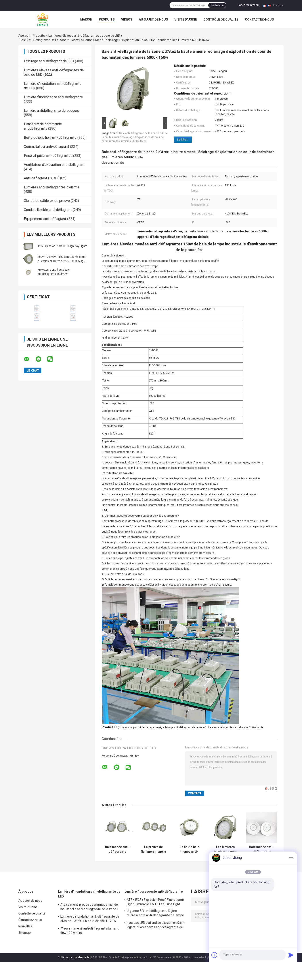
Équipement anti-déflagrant (45, 219)
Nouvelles (25, 926)
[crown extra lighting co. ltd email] (29, 359)
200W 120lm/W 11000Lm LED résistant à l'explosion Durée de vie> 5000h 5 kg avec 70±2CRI (62, 261)
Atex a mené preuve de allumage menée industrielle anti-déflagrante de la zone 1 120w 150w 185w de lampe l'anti (89, 907)
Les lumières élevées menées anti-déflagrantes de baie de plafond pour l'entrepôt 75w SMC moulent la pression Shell (225, 849)
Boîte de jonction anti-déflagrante (50, 137)
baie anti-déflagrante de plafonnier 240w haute (235, 727)
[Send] (290, 955)
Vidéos (126, 19)
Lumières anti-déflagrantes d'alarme (52, 187)
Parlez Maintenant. (249, 5)
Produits (107, 19)
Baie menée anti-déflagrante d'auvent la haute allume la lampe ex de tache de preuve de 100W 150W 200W (117, 849)
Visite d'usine (185, 19)
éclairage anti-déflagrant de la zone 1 (184, 727)
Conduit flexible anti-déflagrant (48, 210)
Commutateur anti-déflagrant (46, 146)
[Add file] (214, 955)
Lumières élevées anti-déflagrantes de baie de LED (84, 35)
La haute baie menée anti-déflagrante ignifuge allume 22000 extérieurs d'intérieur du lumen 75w (189, 849)
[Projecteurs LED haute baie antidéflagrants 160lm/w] (28, 271)
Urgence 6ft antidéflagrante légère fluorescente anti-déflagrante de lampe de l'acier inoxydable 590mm (155, 913)
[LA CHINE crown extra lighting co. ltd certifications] (36, 312)
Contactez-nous (259, 19)
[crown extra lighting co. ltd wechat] (52, 359)
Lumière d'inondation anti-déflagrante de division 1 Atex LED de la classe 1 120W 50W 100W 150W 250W (89, 919)
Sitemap (24, 932)
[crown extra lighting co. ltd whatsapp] (41, 359)
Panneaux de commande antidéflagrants (43, 126)
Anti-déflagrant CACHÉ (41, 178)
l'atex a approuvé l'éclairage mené (141, 727)
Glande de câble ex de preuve (47, 201)
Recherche (217, 5)
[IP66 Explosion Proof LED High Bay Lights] (28, 246)
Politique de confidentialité (73, 957)
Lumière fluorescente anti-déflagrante (53, 97)
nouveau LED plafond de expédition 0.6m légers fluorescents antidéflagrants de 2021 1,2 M (156, 925)
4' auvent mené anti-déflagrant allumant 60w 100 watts (89, 931)
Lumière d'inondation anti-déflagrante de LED (89, 894)
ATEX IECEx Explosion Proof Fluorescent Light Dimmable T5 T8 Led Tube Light (155, 902)
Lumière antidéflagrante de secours (51, 110)
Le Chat (182, 139)
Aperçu (23, 35)
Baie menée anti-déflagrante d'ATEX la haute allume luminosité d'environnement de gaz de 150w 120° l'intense (261, 849)
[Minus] (291, 857)
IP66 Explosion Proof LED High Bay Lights (62, 246)
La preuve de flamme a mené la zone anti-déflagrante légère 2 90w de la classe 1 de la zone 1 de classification (153, 849)
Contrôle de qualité (220, 19)
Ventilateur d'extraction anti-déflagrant (54, 165)
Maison (86, 19)
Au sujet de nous (153, 19)
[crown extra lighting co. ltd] (42, 19)
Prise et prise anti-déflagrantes (48, 156)
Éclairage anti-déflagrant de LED (49, 61)
